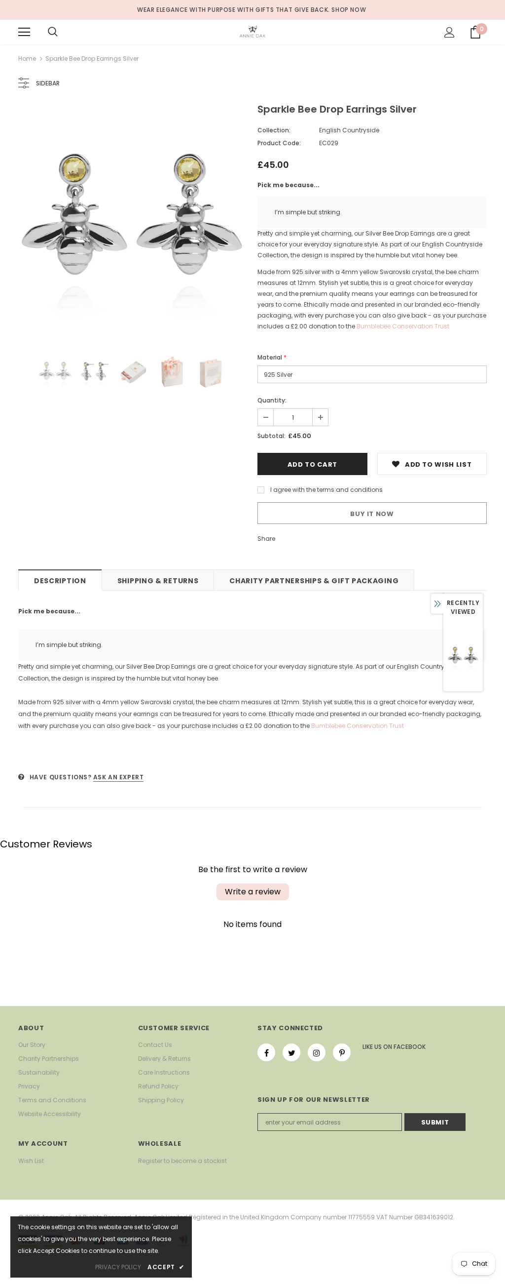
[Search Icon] (53, 32)
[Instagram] (316, 1052)
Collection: (273, 130)
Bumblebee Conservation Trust (403, 326)
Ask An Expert (118, 777)
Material (272, 357)
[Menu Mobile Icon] (24, 32)
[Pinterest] (342, 1052)
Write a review (253, 891)
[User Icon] (449, 32)
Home (27, 58)
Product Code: (279, 143)
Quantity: (272, 400)
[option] (133, 220)
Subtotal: (271, 436)
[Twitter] (291, 1052)
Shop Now (348, 9)
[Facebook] (266, 1052)
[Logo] (252, 31)
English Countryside (349, 130)
